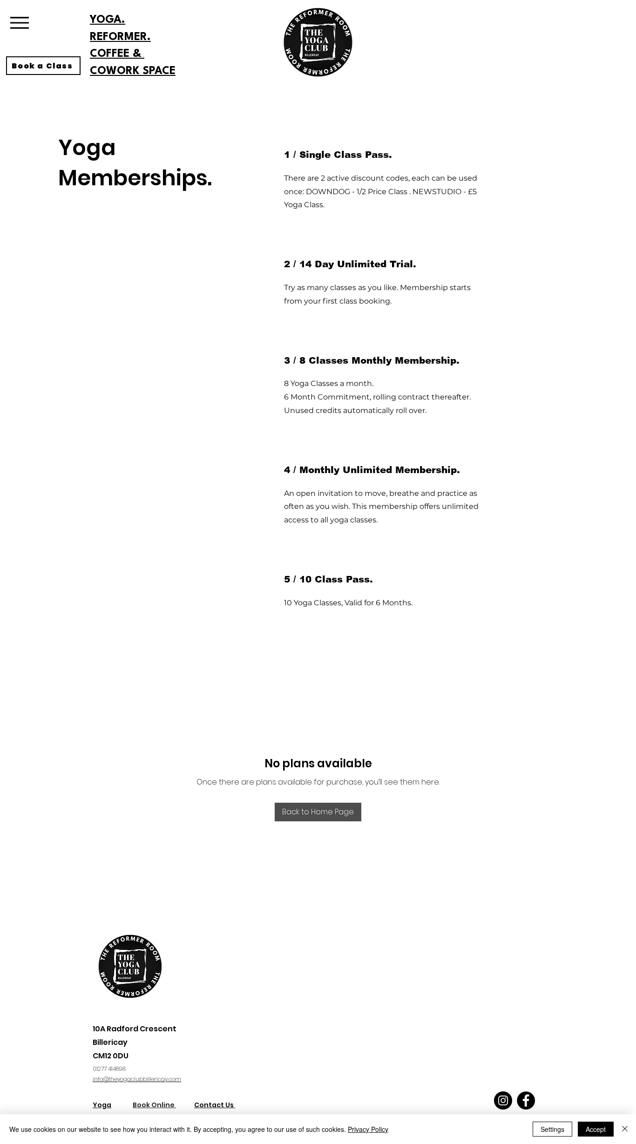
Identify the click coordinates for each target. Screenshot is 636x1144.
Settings (552, 1129)
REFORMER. (120, 37)
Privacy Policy (368, 1129)
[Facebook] (526, 1100)
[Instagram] (503, 1100)
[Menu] (19, 22)
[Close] (624, 1129)
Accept (596, 1129)
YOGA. (107, 20)
